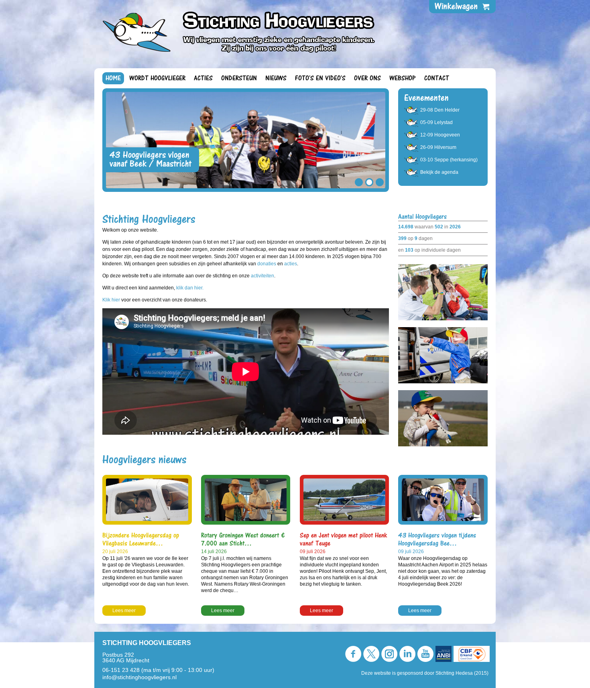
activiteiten (262, 276)
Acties (203, 78)
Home (113, 78)
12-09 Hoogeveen (440, 135)
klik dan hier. (189, 288)
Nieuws (276, 78)
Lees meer (124, 610)
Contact (436, 78)
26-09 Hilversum (438, 147)
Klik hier (111, 300)
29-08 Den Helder (440, 110)
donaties (266, 264)
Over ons (367, 78)
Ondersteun (239, 78)
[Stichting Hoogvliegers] (243, 32)
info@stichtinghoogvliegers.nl (139, 677)
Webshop (402, 78)
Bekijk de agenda (439, 172)
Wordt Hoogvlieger (157, 78)
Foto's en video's (320, 78)
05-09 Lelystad (436, 122)
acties (290, 264)
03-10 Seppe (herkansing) (449, 160)
